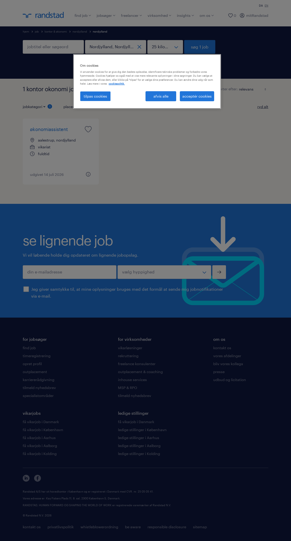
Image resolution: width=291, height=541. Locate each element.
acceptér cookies (197, 96)
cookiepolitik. (117, 83)
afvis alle (160, 96)
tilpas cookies (95, 96)
